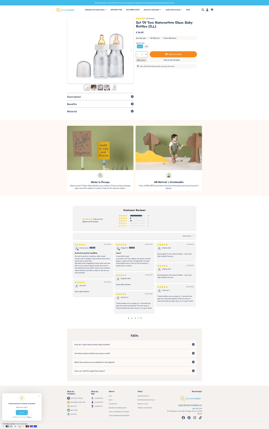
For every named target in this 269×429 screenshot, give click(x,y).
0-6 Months (99, 398)
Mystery (74, 414)
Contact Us (113, 404)
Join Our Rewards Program (119, 415)
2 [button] (131, 318)
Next (131, 50)
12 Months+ (99, 406)
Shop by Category (152, 10)
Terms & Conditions (145, 408)
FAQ (110, 396)
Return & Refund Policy (146, 400)
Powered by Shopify (21, 424)
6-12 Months (99, 402)
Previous (69, 50)
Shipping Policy (143, 396)
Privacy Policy (143, 404)
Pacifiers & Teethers (78, 402)
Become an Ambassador (118, 408)
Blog (110, 400)
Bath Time (74, 410)
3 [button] (135, 318)
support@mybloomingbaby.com (190, 405)
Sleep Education (173, 10)
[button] (203, 10)
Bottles (73, 406)
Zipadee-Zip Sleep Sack (95, 10)
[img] (80, 244)
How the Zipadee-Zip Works (119, 411)
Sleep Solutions (77, 398)
